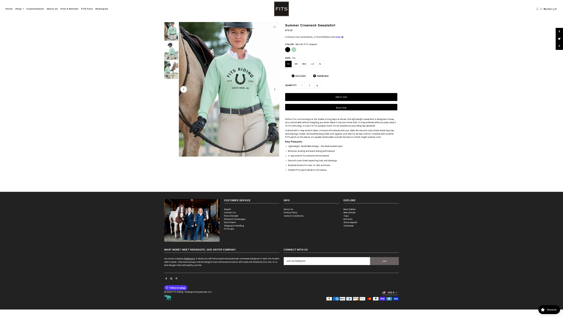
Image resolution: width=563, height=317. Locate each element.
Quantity (291, 85)
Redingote (189, 259)
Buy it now (341, 108)
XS (288, 64)
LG (312, 64)
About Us (288, 209)
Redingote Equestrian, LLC (198, 292)
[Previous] (183, 89)
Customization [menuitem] (35, 8)
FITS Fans (229, 229)
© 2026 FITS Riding (173, 292)
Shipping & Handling (234, 226)
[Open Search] (537, 9)
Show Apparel (350, 222)
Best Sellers (350, 209)
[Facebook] (166, 279)
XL (320, 64)
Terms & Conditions (293, 216)
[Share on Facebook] (559, 31)
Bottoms (348, 219)
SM (296, 64)
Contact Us (230, 212)
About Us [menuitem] (52, 8)
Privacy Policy (290, 212)
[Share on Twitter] (559, 39)
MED (304, 64)
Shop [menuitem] (18, 8)
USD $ (391, 292)
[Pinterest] (176, 279)
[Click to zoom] (274, 26)
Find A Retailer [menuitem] (69, 8)
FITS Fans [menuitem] (87, 8)
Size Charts (230, 222)
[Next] (274, 89)
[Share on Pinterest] (559, 46)
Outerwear (349, 226)
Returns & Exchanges (235, 219)
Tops (346, 216)
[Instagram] (171, 279)
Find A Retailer (231, 216)
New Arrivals (350, 212)
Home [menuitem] (9, 8)
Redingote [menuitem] (101, 8)
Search (227, 209)
